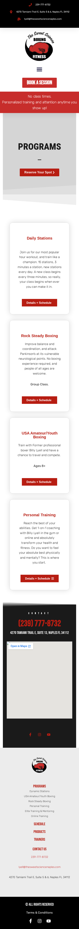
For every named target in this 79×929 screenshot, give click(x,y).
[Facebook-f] (30, 734)
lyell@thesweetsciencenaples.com (40, 867)
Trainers (39, 839)
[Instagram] (39, 734)
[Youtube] (48, 734)
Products (39, 831)
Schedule (39, 824)
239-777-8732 (39, 857)
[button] (39, 69)
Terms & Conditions (39, 912)
